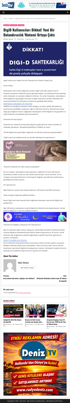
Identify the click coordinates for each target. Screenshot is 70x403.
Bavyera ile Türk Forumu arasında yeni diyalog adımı (33, 321)
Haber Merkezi (9, 39)
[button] (3, 12)
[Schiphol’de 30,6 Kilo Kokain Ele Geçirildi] (13, 311)
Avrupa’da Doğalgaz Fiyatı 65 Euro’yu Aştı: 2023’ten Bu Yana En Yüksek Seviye (56, 322)
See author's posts (27, 268)
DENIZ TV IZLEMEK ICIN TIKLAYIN (15, 240)
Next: (52, 278)
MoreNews (50, 401)
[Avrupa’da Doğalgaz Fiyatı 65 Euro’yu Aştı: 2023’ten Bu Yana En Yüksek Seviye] (57, 311)
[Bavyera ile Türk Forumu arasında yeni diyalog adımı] (35, 311)
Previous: (19, 277)
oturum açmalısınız (24, 293)
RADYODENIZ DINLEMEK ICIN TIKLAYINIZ (17, 104)
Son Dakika (21, 25)
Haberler (6, 25)
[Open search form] (67, 12)
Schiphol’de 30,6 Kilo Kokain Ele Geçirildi (12, 321)
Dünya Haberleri (9, 315)
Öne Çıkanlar (13, 25)
